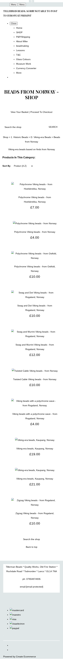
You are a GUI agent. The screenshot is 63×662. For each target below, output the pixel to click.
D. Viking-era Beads (41, 137)
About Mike (22, 41)
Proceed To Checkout (41, 112)
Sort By (6, 166)
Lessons (20, 50)
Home (19, 28)
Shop (5, 137)
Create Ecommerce (26, 656)
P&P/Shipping (23, 37)
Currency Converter (26, 68)
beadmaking (22, 46)
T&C (18, 55)
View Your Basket (19, 112)
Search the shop (31, 539)
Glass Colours (23, 59)
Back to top (31, 547)
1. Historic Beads (19, 137)
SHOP (19, 32)
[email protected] (34, 586)
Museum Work (23, 63)
